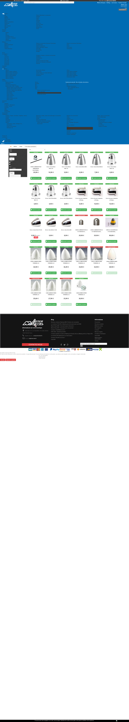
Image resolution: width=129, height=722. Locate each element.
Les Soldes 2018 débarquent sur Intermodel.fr (61, 335)
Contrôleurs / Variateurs (11, 38)
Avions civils (7, 19)
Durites (37, 118)
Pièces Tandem (40, 93)
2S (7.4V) (6, 58)
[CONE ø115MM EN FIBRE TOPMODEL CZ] (81, 254)
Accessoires (8, 40)
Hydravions (6, 23)
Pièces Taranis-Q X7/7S (12, 98)
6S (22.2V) (6, 63)
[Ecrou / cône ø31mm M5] (66, 222)
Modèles (6, 110)
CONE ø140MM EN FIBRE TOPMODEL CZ (35, 262)
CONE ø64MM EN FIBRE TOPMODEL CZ (81, 293)
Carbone (68, 118)
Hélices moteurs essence (11, 74)
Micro (36, 86)
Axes (68, 44)
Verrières (38, 16)
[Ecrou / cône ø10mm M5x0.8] (66, 191)
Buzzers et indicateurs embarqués (43, 62)
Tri (30, 149)
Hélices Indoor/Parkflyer (11, 75)
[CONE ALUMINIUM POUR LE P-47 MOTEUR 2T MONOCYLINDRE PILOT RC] (81, 222)
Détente (6, 27)
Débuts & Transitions (9, 22)
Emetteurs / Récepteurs (9, 105)
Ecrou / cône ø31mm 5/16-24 (36, 230)
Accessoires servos (41, 94)
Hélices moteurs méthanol (11, 71)
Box (67, 85)
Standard (37, 83)
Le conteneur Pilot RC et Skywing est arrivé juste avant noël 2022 (66, 324)
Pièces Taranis (10, 94)
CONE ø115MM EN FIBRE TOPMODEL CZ (81, 262)
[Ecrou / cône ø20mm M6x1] (81, 159)
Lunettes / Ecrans (8, 106)
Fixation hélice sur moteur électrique (44, 72)
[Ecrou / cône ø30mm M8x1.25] (66, 159)
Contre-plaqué (70, 129)
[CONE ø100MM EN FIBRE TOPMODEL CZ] (111, 254)
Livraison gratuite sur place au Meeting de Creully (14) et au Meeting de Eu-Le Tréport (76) (71, 333)
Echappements (39, 44)
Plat (36, 89)
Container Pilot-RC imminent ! (58, 337)
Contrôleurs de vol (9, 36)
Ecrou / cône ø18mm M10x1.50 (111, 167)
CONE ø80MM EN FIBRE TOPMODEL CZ (51, 293)
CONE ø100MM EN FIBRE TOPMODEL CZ (111, 262)
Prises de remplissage (41, 119)
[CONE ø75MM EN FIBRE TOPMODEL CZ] (66, 285)
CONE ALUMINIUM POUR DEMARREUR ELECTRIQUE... (35, 168)
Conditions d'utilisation (100, 333)
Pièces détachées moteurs (42, 47)
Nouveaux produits (99, 324)
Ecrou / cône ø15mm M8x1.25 (36, 199)
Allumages (38, 48)
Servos (36, 82)
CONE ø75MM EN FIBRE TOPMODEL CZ (66, 293)
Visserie (68, 121)
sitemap (96, 340)
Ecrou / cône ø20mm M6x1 (81, 166)
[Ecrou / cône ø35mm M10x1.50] (51, 159)
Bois (68, 126)
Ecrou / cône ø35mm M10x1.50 (51, 167)
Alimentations (39, 58)
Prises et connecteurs (11, 126)
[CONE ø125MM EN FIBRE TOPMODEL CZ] (66, 254)
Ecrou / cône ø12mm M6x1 (51, 198)
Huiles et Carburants (40, 46)
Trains (37, 19)
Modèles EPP (39, 27)
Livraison (97, 329)
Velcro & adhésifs (70, 125)
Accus (5, 55)
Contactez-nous (35, 344)
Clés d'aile (38, 26)
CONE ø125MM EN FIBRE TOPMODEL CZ (66, 262)
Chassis (7, 35)
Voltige (5, 16)
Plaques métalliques (71, 134)
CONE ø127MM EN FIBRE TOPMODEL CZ (51, 262)
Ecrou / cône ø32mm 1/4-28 (51, 230)
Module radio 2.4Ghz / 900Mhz (12, 86)
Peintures (69, 130)
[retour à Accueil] (10, 146)
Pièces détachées (41, 91)
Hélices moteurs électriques (12, 72)
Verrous (7, 122)
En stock (13, 164)
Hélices (7, 39)
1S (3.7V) (6, 56)
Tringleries (8, 121)
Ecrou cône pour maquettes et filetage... (81, 199)
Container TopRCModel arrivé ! (58, 329)
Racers (6, 20)
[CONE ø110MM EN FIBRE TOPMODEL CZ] (96, 254)
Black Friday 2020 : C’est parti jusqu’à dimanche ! (62, 326)
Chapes (7, 118)
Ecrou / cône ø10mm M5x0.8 (66, 198)
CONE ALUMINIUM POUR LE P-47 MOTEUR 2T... (81, 230)
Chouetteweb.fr (67, 351)
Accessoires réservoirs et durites (43, 121)
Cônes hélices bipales (71, 72)
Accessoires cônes (71, 76)
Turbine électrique (8, 48)
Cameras (6, 103)
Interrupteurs (9, 125)
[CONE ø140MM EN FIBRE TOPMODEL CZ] (35, 254)
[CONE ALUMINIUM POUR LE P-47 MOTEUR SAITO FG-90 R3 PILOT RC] (96, 222)
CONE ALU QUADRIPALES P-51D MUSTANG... (112, 230)
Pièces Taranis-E (10, 95)
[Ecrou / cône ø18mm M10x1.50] (111, 159)
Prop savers (69, 47)
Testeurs (38, 59)
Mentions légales (99, 331)
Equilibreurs (38, 75)
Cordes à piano (70, 119)
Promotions (97, 322)
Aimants (68, 131)
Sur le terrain (101, 125)
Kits (5, 15)
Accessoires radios (11, 91)
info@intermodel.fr (33, 338)
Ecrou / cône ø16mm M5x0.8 (97, 166)
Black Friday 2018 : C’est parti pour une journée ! (62, 328)
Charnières (8, 119)
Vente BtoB (97, 335)
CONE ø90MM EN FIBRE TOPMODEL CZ (36, 293)
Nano (36, 87)
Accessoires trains (101, 119)
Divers (37, 28)
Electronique (9, 93)
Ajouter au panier (10, 360)
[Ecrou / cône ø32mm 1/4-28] (51, 222)
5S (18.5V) (6, 62)
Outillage (100, 123)
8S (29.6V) (6, 64)
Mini (36, 85)
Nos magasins (98, 328)
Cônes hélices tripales (71, 74)
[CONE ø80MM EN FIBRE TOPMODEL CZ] (51, 285)
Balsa (68, 127)
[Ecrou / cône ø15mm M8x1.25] (35, 191)
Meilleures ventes (99, 326)
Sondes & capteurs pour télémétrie (14, 90)
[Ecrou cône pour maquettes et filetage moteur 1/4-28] (111, 191)
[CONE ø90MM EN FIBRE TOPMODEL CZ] (35, 285)
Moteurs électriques (8, 44)
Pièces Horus (10, 97)
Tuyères (38, 22)
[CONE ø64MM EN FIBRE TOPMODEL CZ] (81, 285)
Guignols (7, 117)
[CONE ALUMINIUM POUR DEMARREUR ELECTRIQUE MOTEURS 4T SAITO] (35, 159)
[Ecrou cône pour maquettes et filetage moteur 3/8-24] (81, 191)
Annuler (3, 360)
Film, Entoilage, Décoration (72, 122)
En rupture (13, 162)
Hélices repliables (9, 76)
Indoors (6, 24)
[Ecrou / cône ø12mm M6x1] (51, 191)
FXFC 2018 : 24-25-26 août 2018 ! (58, 331)
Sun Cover (38, 23)
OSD (5, 109)
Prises (68, 46)
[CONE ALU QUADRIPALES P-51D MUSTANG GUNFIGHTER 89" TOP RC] (111, 222)
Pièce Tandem (10, 99)
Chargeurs (38, 56)
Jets (5, 28)
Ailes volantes (7, 26)
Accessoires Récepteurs (11, 85)
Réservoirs (38, 117)
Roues (98, 118)
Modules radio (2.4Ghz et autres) (14, 89)
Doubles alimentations (71, 86)
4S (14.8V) (6, 60)
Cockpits (38, 20)
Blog (52, 319)
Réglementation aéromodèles (98, 338)
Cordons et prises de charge (42, 60)
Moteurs (6, 43)
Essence (6, 47)
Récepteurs (8, 83)
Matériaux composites (71, 133)
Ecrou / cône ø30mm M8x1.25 (66, 167)
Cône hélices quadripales (72, 75)
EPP (68, 123)
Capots (37, 18)
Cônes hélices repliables (72, 71)
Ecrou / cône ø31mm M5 (66, 230)
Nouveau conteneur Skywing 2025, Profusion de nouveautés (65, 322)
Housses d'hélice (40, 74)
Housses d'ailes (39, 24)
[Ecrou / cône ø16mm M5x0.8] (96, 159)
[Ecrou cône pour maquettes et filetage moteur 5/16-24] (96, 191)
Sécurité (38, 63)
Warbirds (6, 18)
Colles (68, 117)
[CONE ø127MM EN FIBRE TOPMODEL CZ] (51, 254)
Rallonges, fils (10, 127)
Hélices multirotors (10, 78)
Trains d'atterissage (101, 117)
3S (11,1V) (6, 59)
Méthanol (6, 46)
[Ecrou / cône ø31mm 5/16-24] (35, 222)
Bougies (38, 51)
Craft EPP (53, 339)
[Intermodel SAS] (11, 4)
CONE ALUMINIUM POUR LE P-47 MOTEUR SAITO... (96, 230)
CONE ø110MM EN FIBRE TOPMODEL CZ (96, 262)
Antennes (6, 107)
